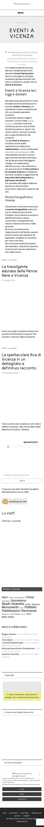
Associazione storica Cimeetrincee (18, 648)
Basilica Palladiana (20, 597)
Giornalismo (18, 600)
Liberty (28, 604)
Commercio (6, 601)
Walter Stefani (8, 617)
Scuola (23, 614)
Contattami (26, 816)
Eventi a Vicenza (9, 260)
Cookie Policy (24, 813)
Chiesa (30, 597)
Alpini (5, 597)
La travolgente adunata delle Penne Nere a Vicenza (19, 271)
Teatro (28, 614)
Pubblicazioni (11, 610)
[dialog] (22, 786)
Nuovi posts (31, 442)
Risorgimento (5, 614)
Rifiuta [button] (22, 794)
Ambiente (11, 597)
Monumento (10, 607)
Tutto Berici (7, 640)
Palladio (30, 607)
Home (4, 813)
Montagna (36, 604)
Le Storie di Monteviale (12, 643)
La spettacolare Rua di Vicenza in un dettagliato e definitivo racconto (21, 361)
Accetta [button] (21, 789)
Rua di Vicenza (15, 614)
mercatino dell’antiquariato (17, 152)
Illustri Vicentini (13, 603)
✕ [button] (39, 774)
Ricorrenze (28, 610)
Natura (21, 607)
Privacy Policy (13, 813)
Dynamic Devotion (10, 654)
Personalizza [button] (22, 799)
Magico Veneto (9, 634)
